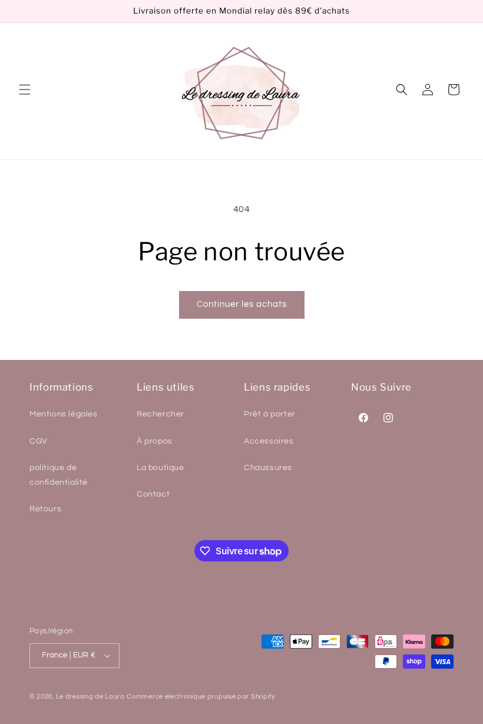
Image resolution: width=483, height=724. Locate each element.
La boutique (160, 468)
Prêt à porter (270, 414)
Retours (45, 509)
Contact (153, 494)
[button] (25, 90)
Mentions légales (63, 414)
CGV (38, 441)
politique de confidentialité (58, 475)
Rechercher (160, 414)
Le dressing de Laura (90, 696)
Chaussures (268, 468)
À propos (155, 441)
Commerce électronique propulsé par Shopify (200, 696)
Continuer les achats (242, 304)
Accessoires (269, 441)
